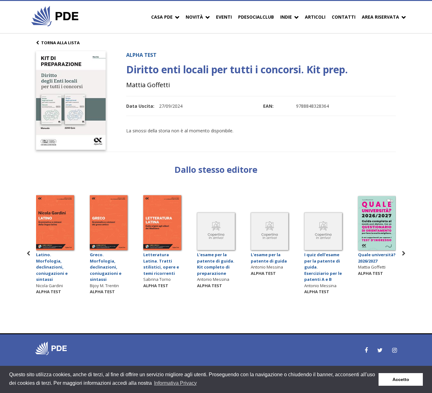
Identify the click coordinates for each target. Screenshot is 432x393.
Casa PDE (162, 17)
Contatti (343, 17)
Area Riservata (380, 17)
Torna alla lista (60, 42)
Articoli (315, 17)
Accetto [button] (400, 379)
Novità (194, 17)
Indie (286, 17)
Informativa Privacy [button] (175, 383)
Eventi (224, 17)
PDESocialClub (256, 17)
